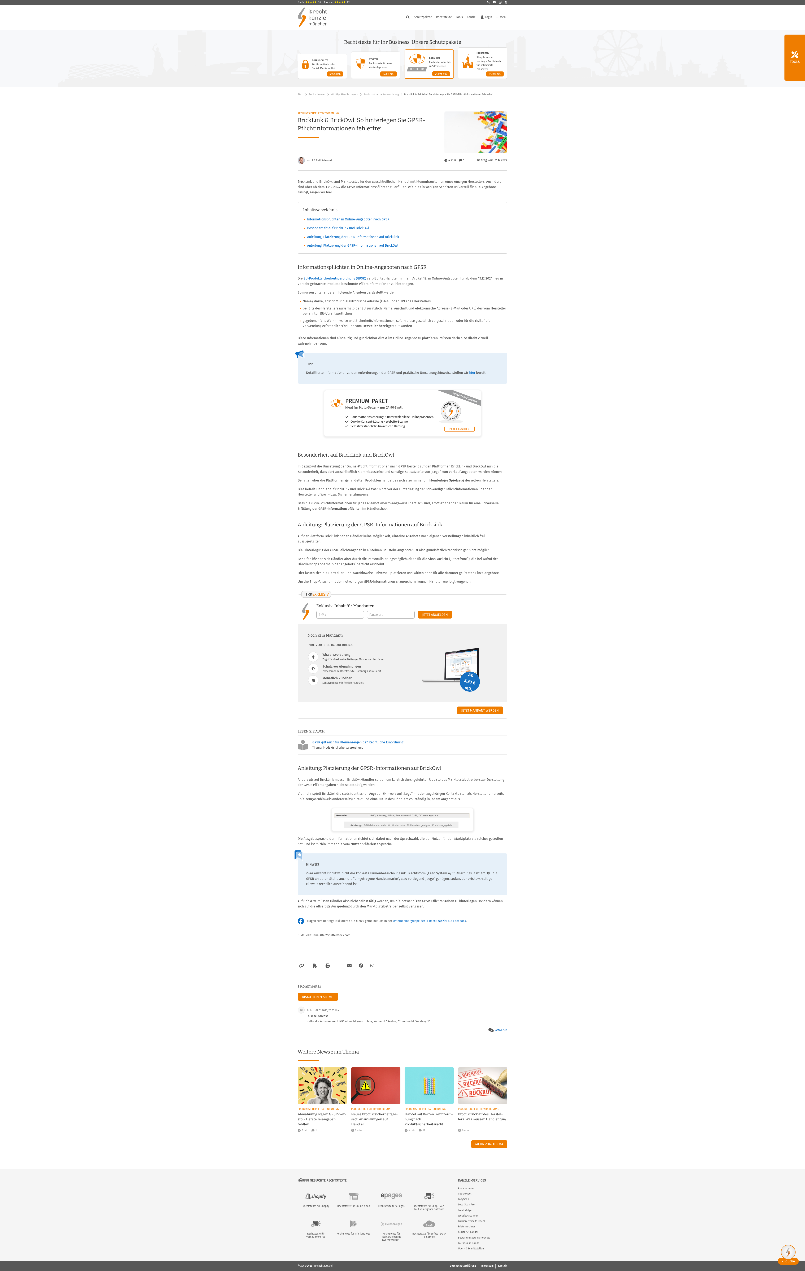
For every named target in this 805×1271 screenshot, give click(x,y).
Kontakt (502, 1265)
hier (472, 373)
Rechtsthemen (317, 94)
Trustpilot (336, 2)
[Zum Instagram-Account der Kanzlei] (372, 965)
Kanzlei (472, 17)
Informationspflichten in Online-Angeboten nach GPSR (348, 219)
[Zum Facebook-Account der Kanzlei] (361, 965)
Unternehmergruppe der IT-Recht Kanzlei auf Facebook (429, 921)
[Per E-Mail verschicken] (349, 965)
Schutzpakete (423, 17)
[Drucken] (327, 965)
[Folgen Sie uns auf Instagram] (500, 2)
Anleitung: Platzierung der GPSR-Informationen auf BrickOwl (352, 245)
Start (300, 94)
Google (309, 2)
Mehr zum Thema (489, 1144)
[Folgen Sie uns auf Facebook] (506, 2)
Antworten (501, 1030)
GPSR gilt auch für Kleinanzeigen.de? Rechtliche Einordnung (357, 742)
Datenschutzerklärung (463, 1265)
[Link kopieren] (301, 965)
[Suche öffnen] (407, 17)
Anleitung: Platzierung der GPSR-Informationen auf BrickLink (353, 237)
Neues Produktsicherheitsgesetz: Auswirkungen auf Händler (374, 1119)
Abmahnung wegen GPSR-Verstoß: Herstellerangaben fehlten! (322, 1119)
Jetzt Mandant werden (480, 710)
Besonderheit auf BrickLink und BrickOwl (338, 228)
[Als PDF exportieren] (314, 965)
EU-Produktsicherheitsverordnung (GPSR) (335, 278)
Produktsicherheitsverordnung (381, 94)
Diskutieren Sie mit (318, 997)
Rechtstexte (444, 17)
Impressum (486, 1265)
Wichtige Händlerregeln (344, 94)
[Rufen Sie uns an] (488, 2)
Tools (459, 17)
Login (488, 17)
